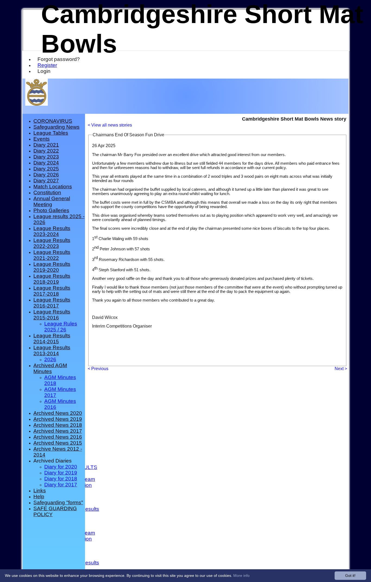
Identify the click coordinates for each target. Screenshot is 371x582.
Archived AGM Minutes (50, 368)
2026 (50, 359)
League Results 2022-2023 (51, 243)
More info (241, 575)
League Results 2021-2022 (51, 255)
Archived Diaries (52, 461)
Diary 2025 (46, 169)
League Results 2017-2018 (51, 291)
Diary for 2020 (60, 467)
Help (38, 496)
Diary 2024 (46, 163)
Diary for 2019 (60, 473)
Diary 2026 (46, 174)
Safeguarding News (56, 127)
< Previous (98, 368)
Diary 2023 (46, 157)
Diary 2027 (46, 180)
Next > (341, 368)
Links (39, 490)
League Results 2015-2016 (51, 315)
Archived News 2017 (57, 431)
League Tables (50, 133)
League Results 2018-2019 (51, 279)
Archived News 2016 (57, 437)
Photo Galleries (51, 210)
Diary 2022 (46, 151)
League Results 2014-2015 (51, 338)
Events (41, 139)
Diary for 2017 (60, 484)
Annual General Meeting (51, 201)
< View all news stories (110, 125)
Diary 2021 (46, 145)
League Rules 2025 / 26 (60, 326)
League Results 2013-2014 (51, 350)
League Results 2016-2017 (51, 303)
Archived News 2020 (57, 413)
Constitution (47, 192)
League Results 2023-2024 (51, 231)
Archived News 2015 (57, 443)
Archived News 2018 (57, 425)
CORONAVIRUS (52, 121)
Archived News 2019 (57, 419)
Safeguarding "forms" (58, 502)
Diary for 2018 (60, 478)
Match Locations (52, 186)
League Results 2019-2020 (51, 267)
